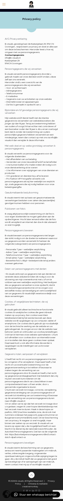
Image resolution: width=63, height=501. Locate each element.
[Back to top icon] (31, 475)
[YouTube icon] (30, 490)
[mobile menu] (3, 4)
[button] (35, 494)
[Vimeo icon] (27, 490)
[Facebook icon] (24, 490)
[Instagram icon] (39, 490)
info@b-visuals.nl (13, 58)
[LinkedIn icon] (33, 490)
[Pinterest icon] (36, 490)
